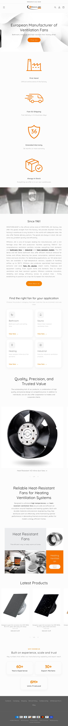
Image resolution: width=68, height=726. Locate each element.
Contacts (8, 701)
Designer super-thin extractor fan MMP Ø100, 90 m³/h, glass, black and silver (46, 625)
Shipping (24, 701)
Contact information (34, 722)
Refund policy (25, 720)
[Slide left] (30, 477)
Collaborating (43, 701)
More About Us (34, 283)
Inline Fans (55, 566)
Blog (34, 705)
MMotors (16, 720)
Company (16, 701)
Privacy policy (34, 720)
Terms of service (43, 720)
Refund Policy (33, 701)
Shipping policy (54, 720)
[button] (4, 7)
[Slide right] (38, 477)
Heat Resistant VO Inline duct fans (31, 471)
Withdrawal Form (55, 701)
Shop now (34, 40)
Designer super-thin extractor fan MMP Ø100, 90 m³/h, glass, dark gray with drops (15, 625)
